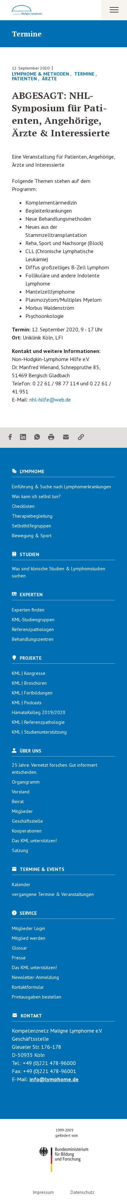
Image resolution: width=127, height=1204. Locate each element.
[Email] (66, 437)
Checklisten (23, 506)
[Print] (51, 437)
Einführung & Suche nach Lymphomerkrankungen (61, 487)
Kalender (21, 884)
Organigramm (26, 782)
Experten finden (28, 610)
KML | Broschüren (29, 683)
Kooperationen (27, 831)
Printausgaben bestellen (36, 997)
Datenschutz (82, 1192)
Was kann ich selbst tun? (36, 496)
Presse (19, 958)
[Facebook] (10, 437)
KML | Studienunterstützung (39, 732)
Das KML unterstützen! (34, 841)
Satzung (20, 850)
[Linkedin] (23, 437)
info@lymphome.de (54, 1079)
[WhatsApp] (37, 437)
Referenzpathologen (33, 629)
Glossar (19, 948)
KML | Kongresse (28, 673)
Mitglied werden (28, 938)
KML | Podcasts (27, 703)
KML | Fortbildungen (32, 693)
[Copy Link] (81, 437)
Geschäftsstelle (27, 821)
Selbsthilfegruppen (31, 526)
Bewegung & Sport (31, 535)
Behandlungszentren (33, 639)
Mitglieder (22, 811)
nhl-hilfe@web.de (50, 399)
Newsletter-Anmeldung (35, 977)
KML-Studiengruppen (33, 620)
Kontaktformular (28, 987)
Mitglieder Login (28, 928)
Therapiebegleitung (32, 516)
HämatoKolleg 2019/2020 (38, 712)
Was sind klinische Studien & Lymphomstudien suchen (58, 572)
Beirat (18, 801)
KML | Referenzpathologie (38, 722)
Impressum (43, 1192)
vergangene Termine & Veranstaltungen (53, 894)
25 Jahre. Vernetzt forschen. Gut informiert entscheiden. (54, 768)
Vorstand (20, 792)
